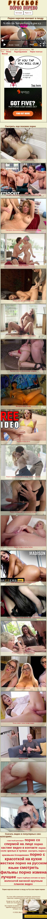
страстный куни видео (15, 841)
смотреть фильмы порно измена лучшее (23, 872)
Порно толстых (36, 52)
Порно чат (28, 12)
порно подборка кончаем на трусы (31, 878)
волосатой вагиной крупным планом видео (23, 882)
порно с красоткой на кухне (25, 856)
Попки (8, 52)
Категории (19, 12)
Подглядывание (20, 52)
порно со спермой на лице (22, 842)
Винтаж (5, 54)
